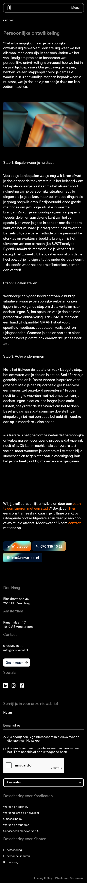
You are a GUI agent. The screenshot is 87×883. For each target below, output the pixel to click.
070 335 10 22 (13, 645)
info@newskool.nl (15, 649)
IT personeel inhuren (16, 856)
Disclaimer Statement (69, 878)
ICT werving (11, 862)
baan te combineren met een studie (42, 506)
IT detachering (12, 850)
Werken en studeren (16, 824)
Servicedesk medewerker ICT (22, 831)
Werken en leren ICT (16, 806)
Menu (75, 7)
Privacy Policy (43, 878)
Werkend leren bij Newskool (21, 812)
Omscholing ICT (13, 818)
